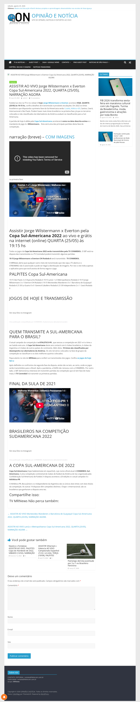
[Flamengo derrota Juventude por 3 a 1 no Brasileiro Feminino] (81, 545)
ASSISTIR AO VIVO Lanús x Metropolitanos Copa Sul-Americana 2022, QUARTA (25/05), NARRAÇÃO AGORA (47, 528)
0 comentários (35, 98)
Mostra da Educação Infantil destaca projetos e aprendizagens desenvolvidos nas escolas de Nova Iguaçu (53, 8)
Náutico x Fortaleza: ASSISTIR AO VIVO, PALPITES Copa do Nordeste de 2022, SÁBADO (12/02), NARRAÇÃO (22, 549)
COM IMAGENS (59, 137)
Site (9, 642)
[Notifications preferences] (4, 697)
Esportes (13, 82)
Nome (10, 617)
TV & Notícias (19, 62)
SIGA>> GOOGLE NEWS (50, 62)
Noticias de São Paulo (98, 62)
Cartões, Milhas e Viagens (20, 67)
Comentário (13, 585)
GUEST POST (33, 62)
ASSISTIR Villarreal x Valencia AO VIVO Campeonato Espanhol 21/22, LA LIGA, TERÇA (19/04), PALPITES (48, 551)
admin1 (25, 98)
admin (117, 117)
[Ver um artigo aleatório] (130, 62)
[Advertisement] (70, 43)
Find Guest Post (80, 62)
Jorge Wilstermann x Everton (56, 103)
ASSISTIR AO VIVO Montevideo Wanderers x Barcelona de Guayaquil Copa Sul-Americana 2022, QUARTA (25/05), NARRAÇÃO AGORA (50, 515)
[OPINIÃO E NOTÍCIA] (10, 62)
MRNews (16, 682)
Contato (65, 62)
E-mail (10, 629)
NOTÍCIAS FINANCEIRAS (41, 67)
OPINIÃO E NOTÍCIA (55, 15)
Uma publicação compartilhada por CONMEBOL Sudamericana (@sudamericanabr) (38, 322)
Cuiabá (67, 108)
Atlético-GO (75, 108)
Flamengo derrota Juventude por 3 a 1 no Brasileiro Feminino (81, 563)
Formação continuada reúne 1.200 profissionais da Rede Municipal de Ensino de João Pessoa (122, 138)
